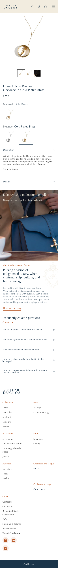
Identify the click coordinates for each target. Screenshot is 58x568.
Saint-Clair (7, 412)
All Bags (37, 407)
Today (5, 473)
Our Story (7, 469)
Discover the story (12, 308)
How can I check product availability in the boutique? (23, 360)
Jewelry (5, 456)
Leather (5, 478)
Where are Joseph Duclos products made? (22, 329)
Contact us (7, 322)
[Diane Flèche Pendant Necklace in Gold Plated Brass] (26, 138)
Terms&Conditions (11, 533)
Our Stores (7, 506)
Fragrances (38, 439)
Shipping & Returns (11, 524)
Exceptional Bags (41, 412)
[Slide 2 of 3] (29, 73)
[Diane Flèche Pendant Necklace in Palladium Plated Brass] (10, 138)
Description (8, 150)
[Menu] (53, 6)
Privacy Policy (9, 528)
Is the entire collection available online (20, 349)
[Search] (32, 6)
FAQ (4, 519)
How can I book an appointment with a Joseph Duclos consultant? (24, 371)
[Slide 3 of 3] (37, 73)
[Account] (39, 6)
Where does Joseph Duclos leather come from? (24, 339)
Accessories (7, 439)
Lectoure (6, 422)
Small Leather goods (11, 443)
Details (6, 181)
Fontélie (6, 426)
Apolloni (6, 417)
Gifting (36, 443)
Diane (5, 407)
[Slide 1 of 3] (21, 73)
